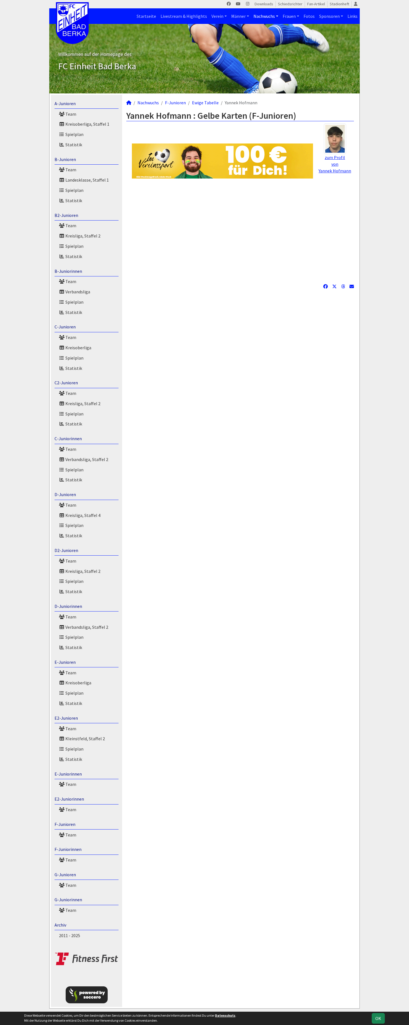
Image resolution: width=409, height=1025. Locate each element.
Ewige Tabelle (205, 102)
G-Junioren (65, 874)
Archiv (60, 925)
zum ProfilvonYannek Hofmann (335, 164)
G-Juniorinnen (68, 899)
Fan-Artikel (316, 3)
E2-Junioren (66, 718)
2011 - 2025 (69, 935)
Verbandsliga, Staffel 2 (86, 459)
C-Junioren (65, 327)
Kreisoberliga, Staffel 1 (87, 124)
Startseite (146, 16)
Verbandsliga (77, 291)
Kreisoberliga (78, 347)
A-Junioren (65, 103)
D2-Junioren (66, 550)
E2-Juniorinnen (69, 799)
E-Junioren (65, 662)
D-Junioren (65, 494)
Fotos (309, 16)
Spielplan (74, 134)
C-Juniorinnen (68, 438)
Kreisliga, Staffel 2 (82, 236)
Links (353, 16)
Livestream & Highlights (184, 16)
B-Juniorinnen (68, 271)
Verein (217, 16)
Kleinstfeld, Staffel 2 (85, 738)
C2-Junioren (66, 382)
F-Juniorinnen (68, 849)
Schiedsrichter (290, 3)
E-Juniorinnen (68, 774)
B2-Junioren (66, 215)
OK (378, 1018)
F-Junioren (65, 824)
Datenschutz (225, 1015)
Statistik (73, 144)
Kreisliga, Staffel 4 (82, 515)
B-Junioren (65, 159)
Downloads (264, 3)
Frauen (289, 16)
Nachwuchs (264, 16)
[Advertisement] (240, 231)
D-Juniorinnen (68, 606)
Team (70, 114)
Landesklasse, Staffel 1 (87, 180)
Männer (238, 16)
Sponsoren (329, 16)
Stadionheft (339, 3)
